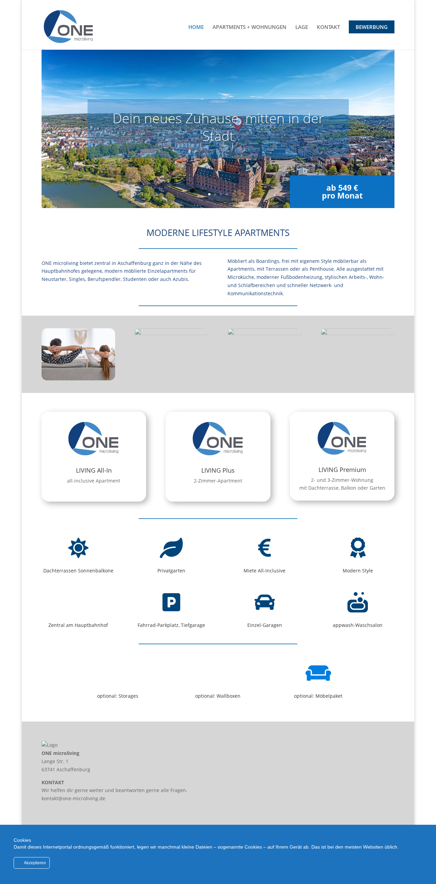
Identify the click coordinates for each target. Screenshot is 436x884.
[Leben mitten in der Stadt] (264, 333)
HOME (196, 27)
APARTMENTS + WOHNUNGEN (249, 27)
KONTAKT (328, 27)
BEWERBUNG (372, 26)
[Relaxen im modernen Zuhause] (78, 378)
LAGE (301, 27)
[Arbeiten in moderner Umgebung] (357, 333)
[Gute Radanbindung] (171, 333)
